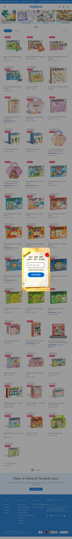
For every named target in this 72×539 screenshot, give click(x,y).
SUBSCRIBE (36, 275)
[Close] (48, 250)
